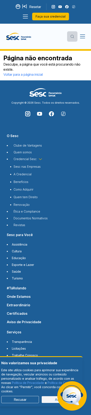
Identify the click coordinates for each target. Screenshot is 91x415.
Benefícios (21, 182)
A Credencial (23, 174)
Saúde (16, 271)
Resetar (35, 7)
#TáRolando (16, 288)
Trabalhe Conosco (25, 355)
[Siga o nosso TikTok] (73, 6)
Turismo (17, 278)
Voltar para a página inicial (23, 74)
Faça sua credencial (51, 16)
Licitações (19, 348)
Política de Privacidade (28, 383)
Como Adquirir (23, 189)
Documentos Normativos (31, 218)
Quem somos (23, 152)
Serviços (14, 332)
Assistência (19, 244)
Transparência (22, 342)
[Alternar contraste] (18, 6)
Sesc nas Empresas (27, 166)
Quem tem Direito (26, 197)
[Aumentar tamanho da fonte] (25, 6)
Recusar (20, 399)
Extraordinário (18, 305)
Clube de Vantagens (28, 145)
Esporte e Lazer (23, 265)
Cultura (17, 251)
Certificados (17, 313)
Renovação (22, 204)
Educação (19, 258)
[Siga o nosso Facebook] (67, 6)
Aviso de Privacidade (24, 322)
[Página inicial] (18, 36)
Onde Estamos (19, 296)
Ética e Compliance (27, 211)
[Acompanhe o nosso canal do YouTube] (60, 6)
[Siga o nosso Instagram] (53, 6)
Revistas (19, 225)
